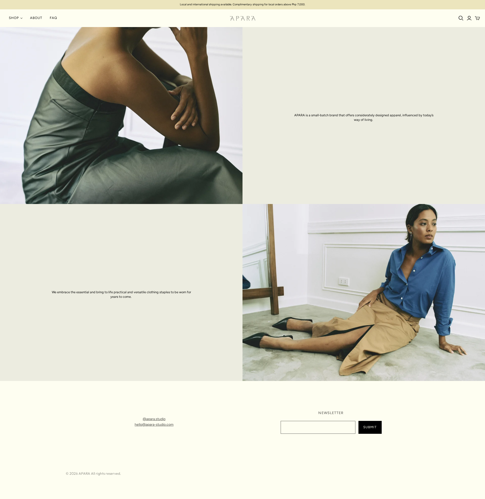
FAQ (53, 18)
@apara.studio (154, 419)
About (36, 18)
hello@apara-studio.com (154, 424)
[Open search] (461, 18)
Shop (14, 18)
